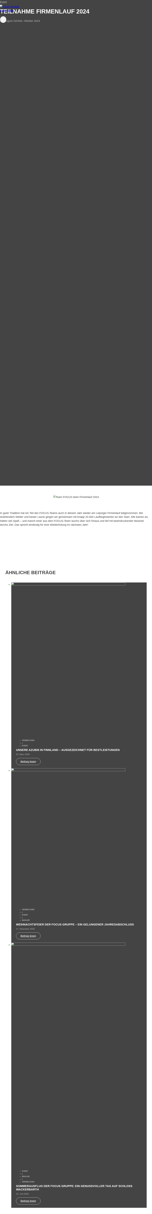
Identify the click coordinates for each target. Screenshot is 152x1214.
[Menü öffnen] (3, 19)
